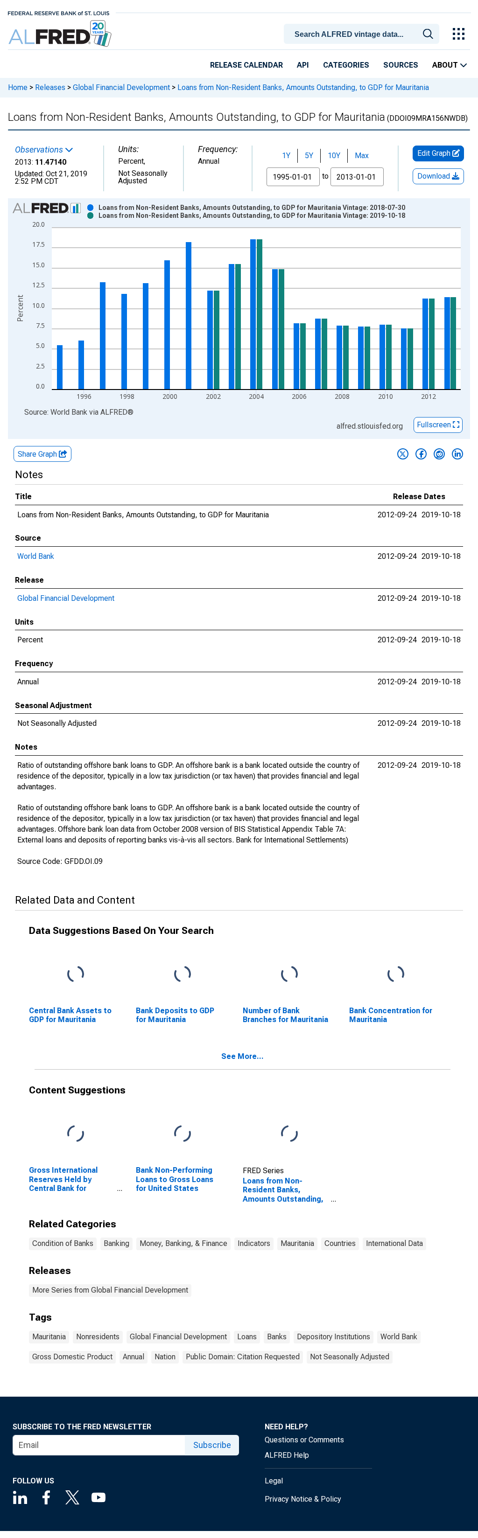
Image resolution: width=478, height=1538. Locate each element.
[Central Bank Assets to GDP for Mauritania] (75, 974)
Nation (165, 1356)
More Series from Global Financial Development (110, 1290)
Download (434, 176)
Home (18, 87)
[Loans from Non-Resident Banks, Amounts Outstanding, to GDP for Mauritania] (289, 1134)
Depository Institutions (333, 1336)
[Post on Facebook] (421, 453)
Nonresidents (98, 1336)
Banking (116, 1243)
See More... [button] (242, 1056)
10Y (334, 155)
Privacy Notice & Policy (303, 1499)
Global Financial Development (121, 87)
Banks (277, 1336)
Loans (247, 1336)
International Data (394, 1243)
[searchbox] (363, 34)
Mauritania (297, 1243)
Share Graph (38, 454)
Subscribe (212, 1445)
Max (362, 155)
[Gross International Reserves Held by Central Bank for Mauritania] (75, 1134)
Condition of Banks (62, 1243)
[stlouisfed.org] (58, 12)
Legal (274, 1480)
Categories (346, 65)
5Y (309, 155)
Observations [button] (40, 150)
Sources (400, 65)
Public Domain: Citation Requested (243, 1356)
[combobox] (363, 33)
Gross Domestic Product (72, 1356)
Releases (50, 87)
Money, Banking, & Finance (183, 1243)
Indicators (254, 1243)
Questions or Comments (304, 1439)
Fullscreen (435, 424)
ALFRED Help (287, 1455)
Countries (340, 1243)
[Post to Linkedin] (457, 453)
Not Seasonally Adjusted (349, 1356)
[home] (61, 33)
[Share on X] (402, 453)
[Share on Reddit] (439, 453)
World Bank (35, 556)
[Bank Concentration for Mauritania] (396, 974)
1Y (286, 155)
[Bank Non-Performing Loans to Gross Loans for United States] (182, 1134)
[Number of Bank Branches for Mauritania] (289, 974)
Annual (133, 1356)
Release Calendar (246, 65)
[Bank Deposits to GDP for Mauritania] (182, 974)
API (303, 65)
